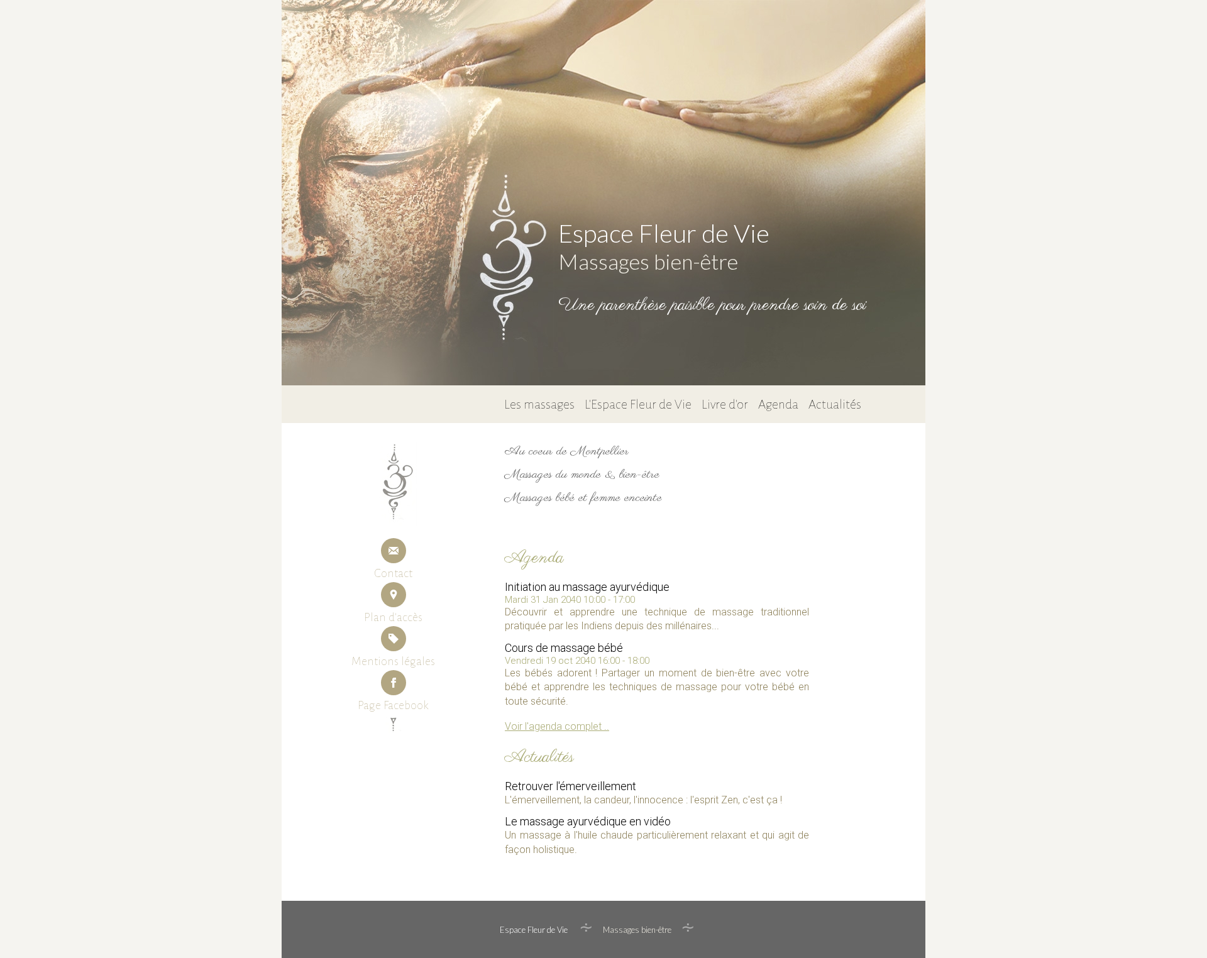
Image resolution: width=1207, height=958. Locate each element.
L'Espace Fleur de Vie (638, 404)
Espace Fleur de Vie (663, 233)
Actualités (834, 404)
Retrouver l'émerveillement (570, 786)
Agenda (778, 404)
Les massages (539, 404)
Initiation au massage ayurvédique (587, 586)
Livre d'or (725, 404)
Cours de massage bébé (564, 647)
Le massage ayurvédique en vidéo (588, 821)
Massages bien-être (648, 261)
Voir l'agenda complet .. (557, 726)
